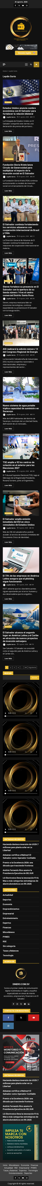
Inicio (5, 1165)
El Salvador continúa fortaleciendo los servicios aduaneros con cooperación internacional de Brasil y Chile (21, 208)
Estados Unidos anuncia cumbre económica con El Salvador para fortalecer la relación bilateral (21, 92)
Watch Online (36, 64)
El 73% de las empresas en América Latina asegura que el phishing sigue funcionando (21, 560)
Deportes (7, 899)
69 (26, 667)
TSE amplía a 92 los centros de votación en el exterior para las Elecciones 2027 (21, 446)
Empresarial (8, 913)
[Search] (31, 64)
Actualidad (8, 281)
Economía (8, 102)
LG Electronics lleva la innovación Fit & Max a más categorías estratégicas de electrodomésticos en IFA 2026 (21, 881)
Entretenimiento (10, 918)
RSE (4, 941)
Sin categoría (9, 946)
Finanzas (7, 927)
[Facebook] (13, 1004)
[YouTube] (25, 1004)
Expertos (8, 218)
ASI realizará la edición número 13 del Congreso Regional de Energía (21, 333)
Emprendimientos (11, 909)
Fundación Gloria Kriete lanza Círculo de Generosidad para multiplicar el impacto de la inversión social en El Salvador (21, 149)
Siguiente (32, 667)
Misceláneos (9, 159)
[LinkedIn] (28, 1004)
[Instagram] (17, 1004)
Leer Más (8, 131)
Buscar (8, 673)
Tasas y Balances (11, 951)
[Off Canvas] (4, 64)
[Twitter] (21, 1004)
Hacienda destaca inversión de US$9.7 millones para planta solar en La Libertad (20, 847)
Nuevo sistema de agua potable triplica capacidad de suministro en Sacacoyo (21, 389)
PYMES (6, 937)
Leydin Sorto (10, 117)
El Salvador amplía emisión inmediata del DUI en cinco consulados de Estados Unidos (21, 503)
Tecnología (8, 570)
